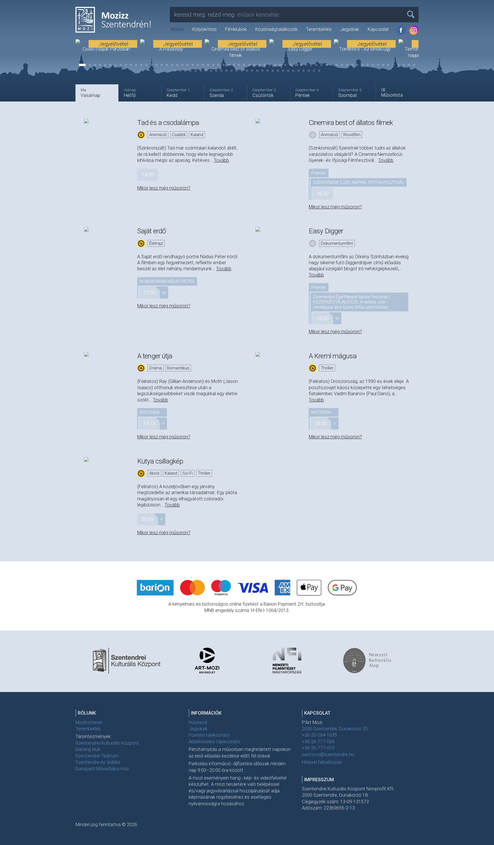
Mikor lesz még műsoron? (163, 188)
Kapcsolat (378, 29)
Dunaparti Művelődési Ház (102, 769)
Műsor (177, 29)
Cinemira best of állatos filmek (351, 122)
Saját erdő (151, 231)
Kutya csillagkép (160, 461)
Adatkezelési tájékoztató (214, 741)
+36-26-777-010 (318, 748)
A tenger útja (154, 356)
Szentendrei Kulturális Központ (107, 743)
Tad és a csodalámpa (168, 122)
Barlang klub (87, 749)
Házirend (198, 722)
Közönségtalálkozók (276, 29)
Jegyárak (349, 29)
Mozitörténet (88, 722)
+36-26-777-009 (318, 741)
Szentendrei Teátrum (96, 756)
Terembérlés (319, 29)
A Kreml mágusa (332, 356)
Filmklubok (236, 29)
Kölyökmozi (204, 29)
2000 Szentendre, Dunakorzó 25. (335, 728)
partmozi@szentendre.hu (328, 754)
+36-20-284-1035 (319, 735)
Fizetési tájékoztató (209, 735)
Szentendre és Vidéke (97, 762)
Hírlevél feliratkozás (322, 762)
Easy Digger (326, 231)
